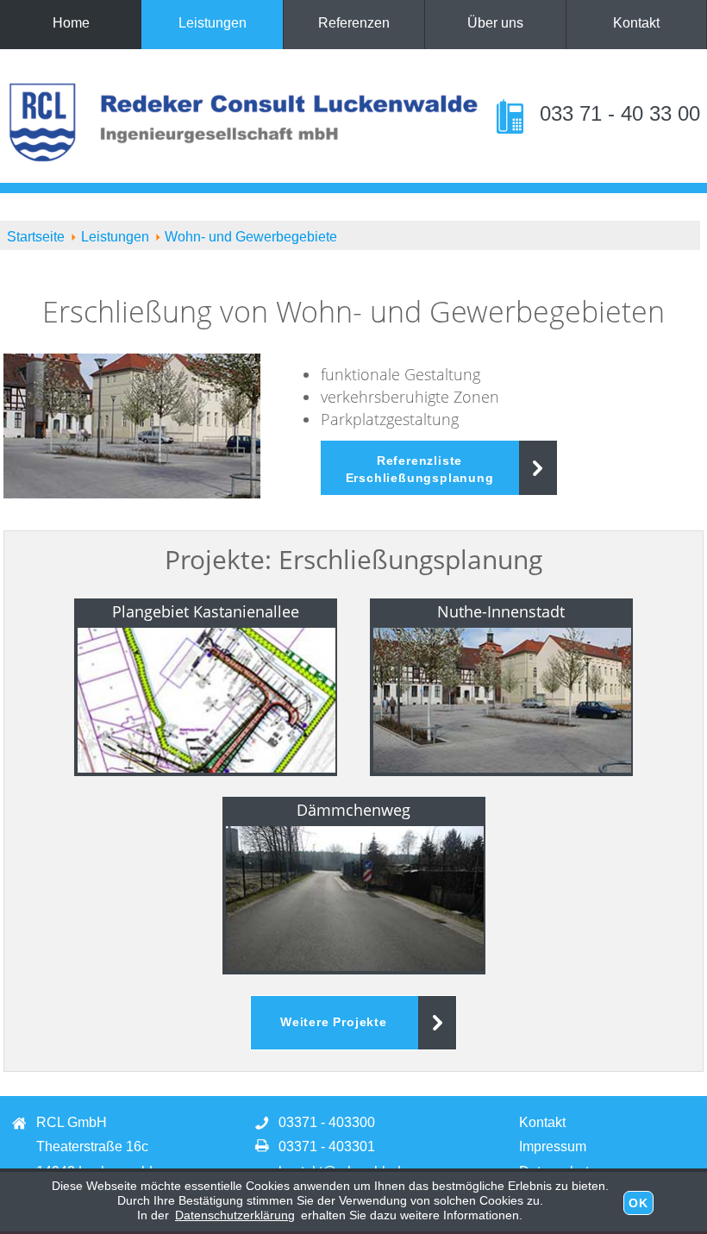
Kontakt (636, 23)
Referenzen (354, 23)
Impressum (552, 1146)
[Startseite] (244, 92)
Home (71, 23)
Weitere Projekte (333, 1022)
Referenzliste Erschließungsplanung (420, 469)
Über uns (495, 23)
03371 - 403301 (326, 1146)
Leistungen (212, 23)
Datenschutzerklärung (235, 1215)
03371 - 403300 (326, 1122)
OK (638, 1203)
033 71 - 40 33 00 (617, 113)
